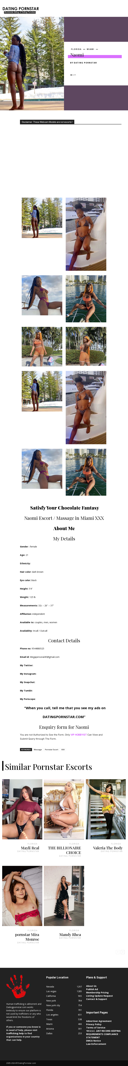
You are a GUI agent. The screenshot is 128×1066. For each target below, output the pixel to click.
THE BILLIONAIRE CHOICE (64, 850)
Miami (90, 49)
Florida (76, 49)
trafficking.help (15, 1033)
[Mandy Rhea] (64, 896)
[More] (102, 68)
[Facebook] (73, 68)
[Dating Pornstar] (20, 11)
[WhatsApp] (95, 68)
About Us (91, 985)
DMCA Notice (93, 1040)
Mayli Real (30, 847)
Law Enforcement (96, 1043)
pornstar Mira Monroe (27, 937)
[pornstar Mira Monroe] (22, 896)
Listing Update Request (99, 995)
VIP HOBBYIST (79, 734)
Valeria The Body (108, 847)
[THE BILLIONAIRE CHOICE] (64, 809)
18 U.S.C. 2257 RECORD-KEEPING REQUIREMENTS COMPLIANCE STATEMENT (103, 1034)
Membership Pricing (97, 992)
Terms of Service (95, 1027)
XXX (63, 749)
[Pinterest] (88, 68)
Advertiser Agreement (99, 1021)
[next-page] (123, 952)
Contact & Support (96, 999)
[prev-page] (118, 952)
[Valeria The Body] (106, 809)
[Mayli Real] (22, 809)
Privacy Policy (93, 1024)
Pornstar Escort (51, 749)
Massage (38, 749)
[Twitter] (80, 68)
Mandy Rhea (70, 934)
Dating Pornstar (85, 62)
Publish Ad (92, 989)
